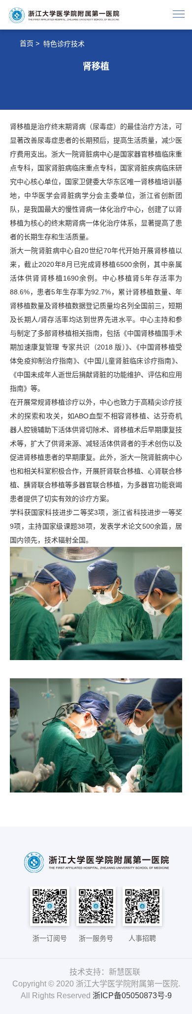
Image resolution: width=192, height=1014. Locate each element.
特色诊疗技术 (64, 44)
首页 (26, 43)
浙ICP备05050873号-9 (132, 995)
